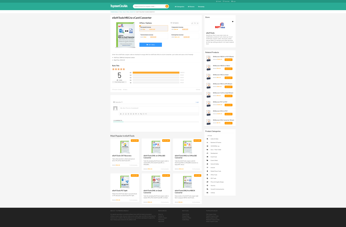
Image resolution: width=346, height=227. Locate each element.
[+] (146, 113)
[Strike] (128, 114)
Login (234, 1)
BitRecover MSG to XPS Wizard (222, 84)
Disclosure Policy (186, 218)
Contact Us (161, 216)
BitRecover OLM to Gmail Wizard (223, 93)
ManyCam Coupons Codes (212, 219)
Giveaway (201, 6)
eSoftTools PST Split (119, 191)
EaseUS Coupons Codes (212, 216)
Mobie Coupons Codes (212, 218)
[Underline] (126, 114)
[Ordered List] (131, 114)
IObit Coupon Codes (211, 214)
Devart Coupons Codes (212, 221)
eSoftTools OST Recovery (121, 156)
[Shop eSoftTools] (220, 25)
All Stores (191, 6)
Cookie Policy (185, 219)
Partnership (161, 219)
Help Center (161, 221)
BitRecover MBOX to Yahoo (221, 65)
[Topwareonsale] (118, 6)
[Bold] (121, 114)
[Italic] (123, 114)
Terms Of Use (185, 214)
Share (125, 89)
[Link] (141, 114)
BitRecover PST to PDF (220, 102)
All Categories (179, 6)
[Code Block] (138, 114)
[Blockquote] (136, 114)
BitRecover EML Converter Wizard (223, 120)
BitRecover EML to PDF (220, 111)
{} (143, 113)
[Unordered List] (133, 114)
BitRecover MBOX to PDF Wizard (223, 56)
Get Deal (151, 44)
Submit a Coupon (162, 218)
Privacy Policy (185, 216)
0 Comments (134, 165)
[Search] (166, 6)
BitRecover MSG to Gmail (220, 74)
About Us (160, 214)
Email (198, 89)
